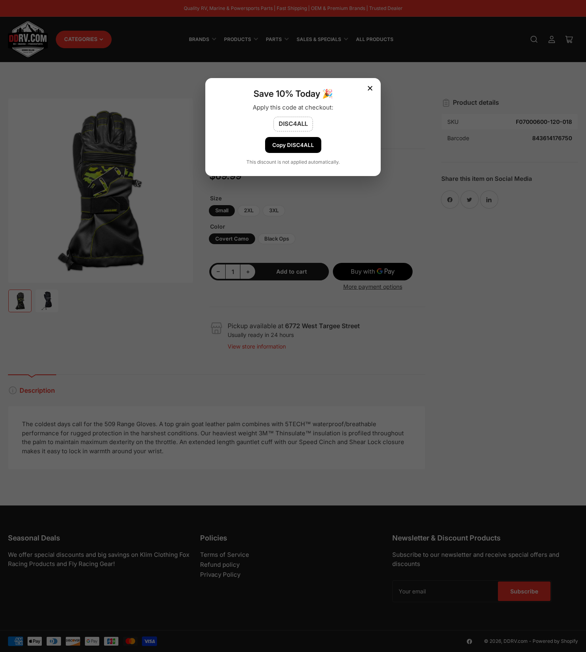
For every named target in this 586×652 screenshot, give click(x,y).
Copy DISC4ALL (293, 145)
